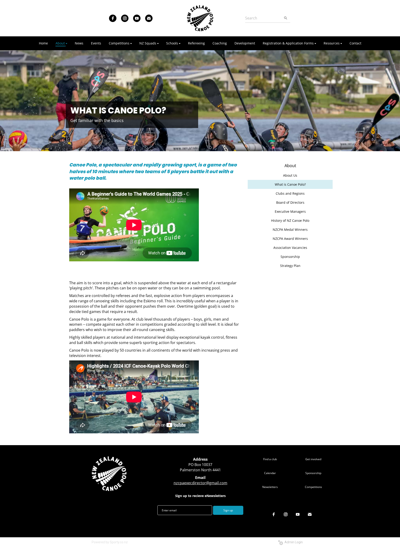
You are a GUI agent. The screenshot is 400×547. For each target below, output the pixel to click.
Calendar (270, 473)
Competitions (313, 487)
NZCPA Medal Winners (290, 229)
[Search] (286, 18)
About (290, 165)
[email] (149, 18)
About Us (290, 175)
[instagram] (124, 18)
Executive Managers (290, 211)
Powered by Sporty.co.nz (110, 542)
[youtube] (137, 18)
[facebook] (112, 18)
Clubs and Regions (290, 193)
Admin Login (293, 542)
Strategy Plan (290, 265)
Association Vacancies (290, 247)
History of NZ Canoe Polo (290, 220)
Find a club (270, 459)
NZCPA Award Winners (290, 238)
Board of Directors (290, 202)
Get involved (313, 459)
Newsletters (270, 487)
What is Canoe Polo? (290, 184)
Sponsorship (290, 256)
